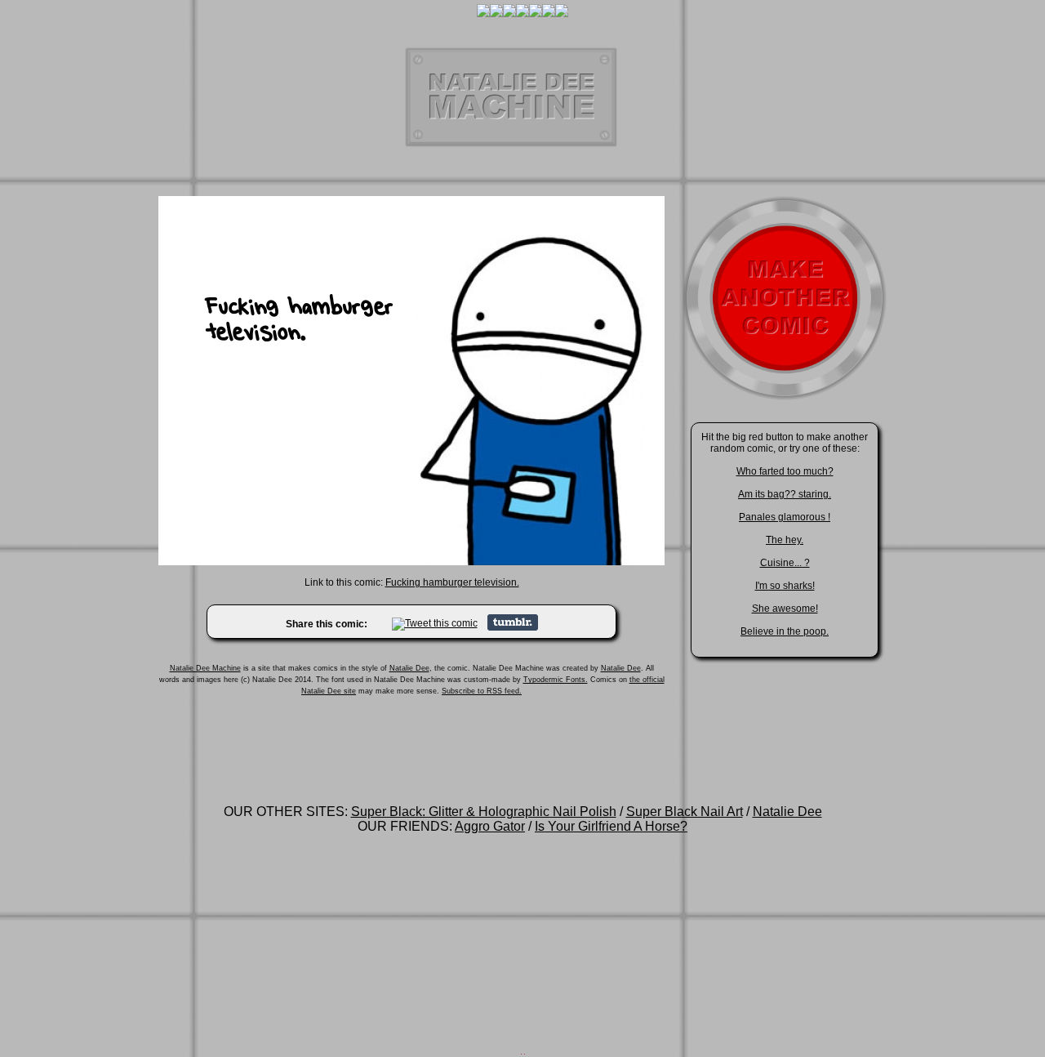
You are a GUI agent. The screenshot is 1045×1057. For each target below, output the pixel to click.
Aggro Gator (490, 826)
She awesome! (785, 608)
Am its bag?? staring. (784, 494)
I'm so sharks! (785, 585)
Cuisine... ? (785, 563)
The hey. (784, 540)
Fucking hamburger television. (452, 582)
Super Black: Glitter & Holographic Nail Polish (483, 811)
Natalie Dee (409, 668)
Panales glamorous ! (784, 517)
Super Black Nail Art (684, 811)
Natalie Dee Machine (205, 668)
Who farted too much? (785, 471)
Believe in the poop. (784, 631)
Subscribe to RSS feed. (482, 691)
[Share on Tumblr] (512, 627)
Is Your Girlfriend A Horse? (611, 826)
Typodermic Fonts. (555, 680)
